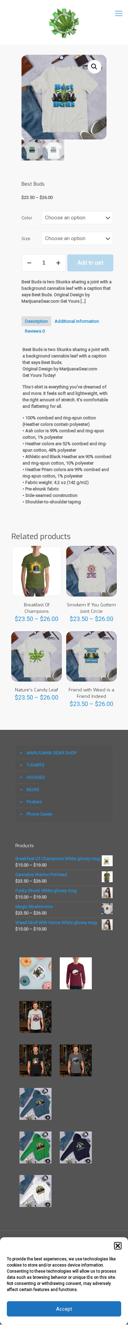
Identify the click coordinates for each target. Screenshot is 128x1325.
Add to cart (90, 262)
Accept (64, 1309)
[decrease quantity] (29, 263)
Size (26, 238)
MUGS (33, 789)
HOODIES (36, 777)
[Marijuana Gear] (64, 22)
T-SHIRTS (35, 765)
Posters (34, 801)
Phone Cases (39, 814)
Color (27, 217)
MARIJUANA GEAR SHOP (51, 752)
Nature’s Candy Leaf (36, 690)
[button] (117, 1245)
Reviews (35, 331)
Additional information (77, 321)
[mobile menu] (119, 13)
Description (36, 321)
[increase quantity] (58, 263)
